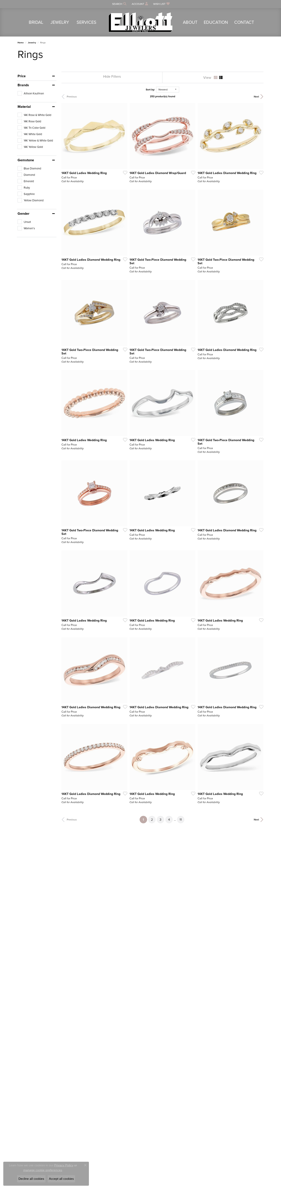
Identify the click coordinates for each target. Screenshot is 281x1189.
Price (22, 76)
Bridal (36, 22)
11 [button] (181, 819)
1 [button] (145, 819)
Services (86, 22)
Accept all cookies (61, 1178)
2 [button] (152, 819)
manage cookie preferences (42, 1170)
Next (256, 96)
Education (216, 22)
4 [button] (169, 819)
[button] (118, 4)
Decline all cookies (31, 1178)
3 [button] (160, 819)
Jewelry (59, 22)
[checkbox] (31, 93)
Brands (23, 85)
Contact (244, 22)
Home (21, 42)
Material (24, 106)
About (190, 22)
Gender (23, 213)
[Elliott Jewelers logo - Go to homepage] (140, 22)
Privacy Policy (63, 1165)
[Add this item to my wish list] (123, 172)
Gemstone (26, 160)
